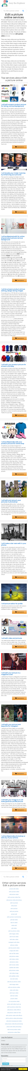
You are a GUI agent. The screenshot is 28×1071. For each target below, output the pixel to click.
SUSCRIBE (5, 1063)
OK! (23, 1068)
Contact (3, 1040)
